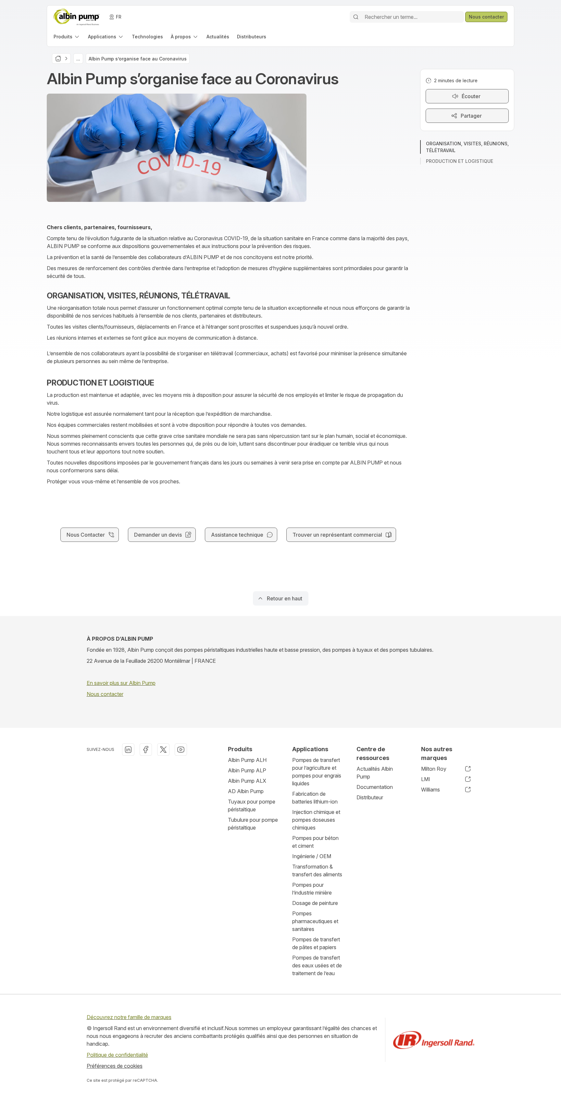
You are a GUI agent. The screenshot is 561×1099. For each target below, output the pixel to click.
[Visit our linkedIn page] (128, 749)
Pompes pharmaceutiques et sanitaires (315, 921)
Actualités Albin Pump (374, 772)
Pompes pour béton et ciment (315, 842)
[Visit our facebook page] (146, 749)
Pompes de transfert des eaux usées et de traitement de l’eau (317, 965)
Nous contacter (105, 694)
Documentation (374, 787)
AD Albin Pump (246, 791)
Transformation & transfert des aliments (317, 870)
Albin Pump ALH (247, 760)
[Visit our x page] (163, 749)
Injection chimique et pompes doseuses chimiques (316, 820)
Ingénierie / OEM (311, 856)
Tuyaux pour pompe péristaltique (251, 805)
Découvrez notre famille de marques (129, 1017)
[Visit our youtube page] (181, 749)
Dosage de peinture (315, 903)
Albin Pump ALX (247, 781)
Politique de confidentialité (117, 1055)
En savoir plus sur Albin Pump (121, 683)
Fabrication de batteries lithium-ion (315, 798)
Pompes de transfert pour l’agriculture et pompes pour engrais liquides (316, 772)
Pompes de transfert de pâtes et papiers (316, 943)
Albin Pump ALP (247, 770)
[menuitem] (67, 36)
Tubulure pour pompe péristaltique (253, 824)
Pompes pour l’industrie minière (312, 889)
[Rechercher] (356, 17)
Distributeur (369, 797)
